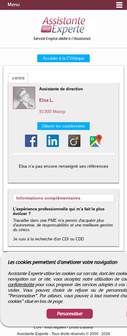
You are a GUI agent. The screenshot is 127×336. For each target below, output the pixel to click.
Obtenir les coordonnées (63, 126)
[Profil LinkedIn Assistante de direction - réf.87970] (53, 141)
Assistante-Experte (32, 334)
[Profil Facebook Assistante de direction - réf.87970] (31, 141)
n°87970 (18, 78)
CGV (38, 327)
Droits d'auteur (81, 327)
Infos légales (55, 327)
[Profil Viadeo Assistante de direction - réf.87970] (74, 141)
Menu (14, 4)
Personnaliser (70, 314)
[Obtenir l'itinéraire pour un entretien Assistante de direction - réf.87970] (96, 141)
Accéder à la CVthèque (63, 58)
